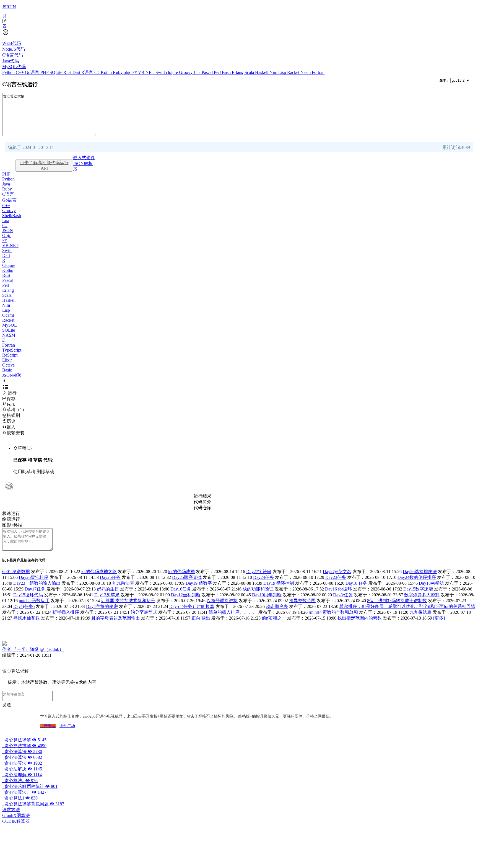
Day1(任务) (24, 606)
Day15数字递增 (418, 589)
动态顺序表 (277, 606)
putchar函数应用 (34, 600)
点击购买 (48, 726)
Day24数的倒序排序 (417, 577)
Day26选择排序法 (420, 571)
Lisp (282, 72)
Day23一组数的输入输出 (37, 583)
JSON (7, 230)
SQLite (56, 72)
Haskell (262, 72)
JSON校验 (12, 375)
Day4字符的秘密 (102, 606)
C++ (20, 72)
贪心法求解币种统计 (30, 786)
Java (6, 184)
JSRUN (9, 6)
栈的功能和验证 (258, 589)
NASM (8, 335)
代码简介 (202, 501)
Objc (6, 235)
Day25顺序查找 (187, 577)
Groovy (186, 72)
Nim (273, 72)
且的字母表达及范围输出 (115, 618)
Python (9, 72)
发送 (6, 704)
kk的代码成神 (181, 571)
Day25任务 (110, 577)
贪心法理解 (22, 774)
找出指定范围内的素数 (359, 618)
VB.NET (146, 72)
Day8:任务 (343, 594)
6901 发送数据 (16, 571)
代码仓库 (202, 507)
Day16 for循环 (338, 589)
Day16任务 (180, 589)
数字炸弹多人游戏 (422, 594)
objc (128, 72)
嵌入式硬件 (84, 157)
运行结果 (202, 496)
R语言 (87, 72)
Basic (7, 370)
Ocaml (8, 315)
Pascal (208, 72)
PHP (45, 72)
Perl (218, 72)
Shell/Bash (11, 215)
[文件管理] (239, 26)
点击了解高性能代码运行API (44, 165)
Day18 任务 (356, 583)
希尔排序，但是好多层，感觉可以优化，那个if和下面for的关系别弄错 (407, 606)
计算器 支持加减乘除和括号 (128, 600)
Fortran (318, 72)
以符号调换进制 (222, 600)
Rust (67, 72)
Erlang (238, 72)
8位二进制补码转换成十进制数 (397, 600)
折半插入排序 (66, 612)
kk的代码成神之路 (99, 571)
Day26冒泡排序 (33, 577)
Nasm (306, 72)
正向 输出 (200, 618)
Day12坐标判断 (186, 594)
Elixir (7, 360)
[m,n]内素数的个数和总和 (333, 612)
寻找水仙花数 (26, 618)
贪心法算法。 (24, 792)
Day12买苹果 (106, 594)
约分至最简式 (144, 612)
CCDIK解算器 (16, 821)
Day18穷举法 (431, 583)
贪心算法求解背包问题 (33, 803)
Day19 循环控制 (278, 583)
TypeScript (11, 350)
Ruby (118, 72)
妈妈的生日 (108, 589)
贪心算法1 (20, 798)
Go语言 (32, 72)
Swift (160, 72)
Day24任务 (263, 577)
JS (75, 169)
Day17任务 (35, 589)
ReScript (9, 355)
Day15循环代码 (28, 594)
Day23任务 (335, 577)
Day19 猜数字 (199, 583)
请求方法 (11, 809)
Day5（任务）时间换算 (191, 606)
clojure (172, 72)
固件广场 (67, 726)
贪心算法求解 (24, 739)
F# (135, 72)
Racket (293, 72)
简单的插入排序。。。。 (233, 612)
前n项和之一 (274, 618)
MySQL (9, 325)
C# (97, 72)
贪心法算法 (22, 751)
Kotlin (107, 72)
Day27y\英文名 (337, 571)
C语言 (8, 194)
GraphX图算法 (16, 815)
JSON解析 (83, 163)
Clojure (8, 265)
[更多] (439, 618)
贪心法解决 (22, 769)
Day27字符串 (258, 571)
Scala (250, 72)
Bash (227, 72)
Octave (8, 365)
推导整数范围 (302, 600)
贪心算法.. (20, 780)
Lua (198, 72)
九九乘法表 (123, 583)
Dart (76, 72)
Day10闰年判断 (267, 594)
